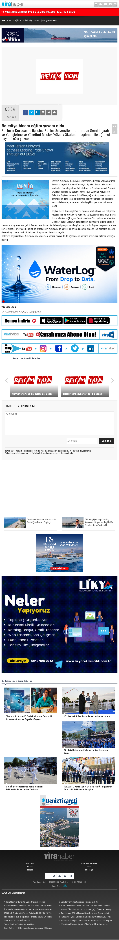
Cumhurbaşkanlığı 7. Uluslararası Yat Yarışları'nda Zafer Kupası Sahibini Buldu (85, 920)
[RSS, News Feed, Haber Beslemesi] (59, 876)
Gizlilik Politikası (89, 863)
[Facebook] (25, 112)
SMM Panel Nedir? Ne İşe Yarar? (17, 920)
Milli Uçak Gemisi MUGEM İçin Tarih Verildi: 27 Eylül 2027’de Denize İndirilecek (27, 913)
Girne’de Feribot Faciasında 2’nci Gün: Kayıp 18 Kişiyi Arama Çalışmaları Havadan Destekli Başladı (27, 906)
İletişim (30, 870)
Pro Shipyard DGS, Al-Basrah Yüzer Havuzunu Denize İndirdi (85, 913)
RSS (89, 867)
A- (114, 131)
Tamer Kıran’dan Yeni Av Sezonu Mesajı (19, 924)
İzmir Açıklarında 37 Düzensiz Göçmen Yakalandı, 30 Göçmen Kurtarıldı (27, 928)
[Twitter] (31, 112)
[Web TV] (100, 4)
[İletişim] (110, 4)
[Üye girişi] (65, 876)
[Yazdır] (48, 112)
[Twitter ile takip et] (54, 876)
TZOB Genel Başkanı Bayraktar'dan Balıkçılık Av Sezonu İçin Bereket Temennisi (83, 924)
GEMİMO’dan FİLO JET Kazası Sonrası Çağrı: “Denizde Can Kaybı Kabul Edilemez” (85, 909)
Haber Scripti (57, 886)
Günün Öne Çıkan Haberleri (13, 892)
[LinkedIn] (37, 112)
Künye (30, 867)
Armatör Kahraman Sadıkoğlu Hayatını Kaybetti (79, 902)
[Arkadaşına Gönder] (42, 112)
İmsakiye (89, 870)
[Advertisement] (59, 490)
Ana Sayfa (30, 863)
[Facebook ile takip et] (48, 876)
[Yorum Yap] (54, 112)
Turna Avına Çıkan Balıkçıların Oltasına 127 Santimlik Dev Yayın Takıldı (84, 917)
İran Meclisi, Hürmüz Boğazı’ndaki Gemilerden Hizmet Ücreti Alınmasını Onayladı (27, 909)
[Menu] (96, 4)
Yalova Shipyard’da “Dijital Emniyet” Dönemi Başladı (24, 902)
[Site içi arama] (115, 4)
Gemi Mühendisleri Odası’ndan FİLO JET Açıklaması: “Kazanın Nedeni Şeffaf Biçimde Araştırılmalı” (84, 906)
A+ (114, 126)
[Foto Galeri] (105, 4)
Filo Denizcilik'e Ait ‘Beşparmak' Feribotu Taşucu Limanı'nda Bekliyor (27, 917)
